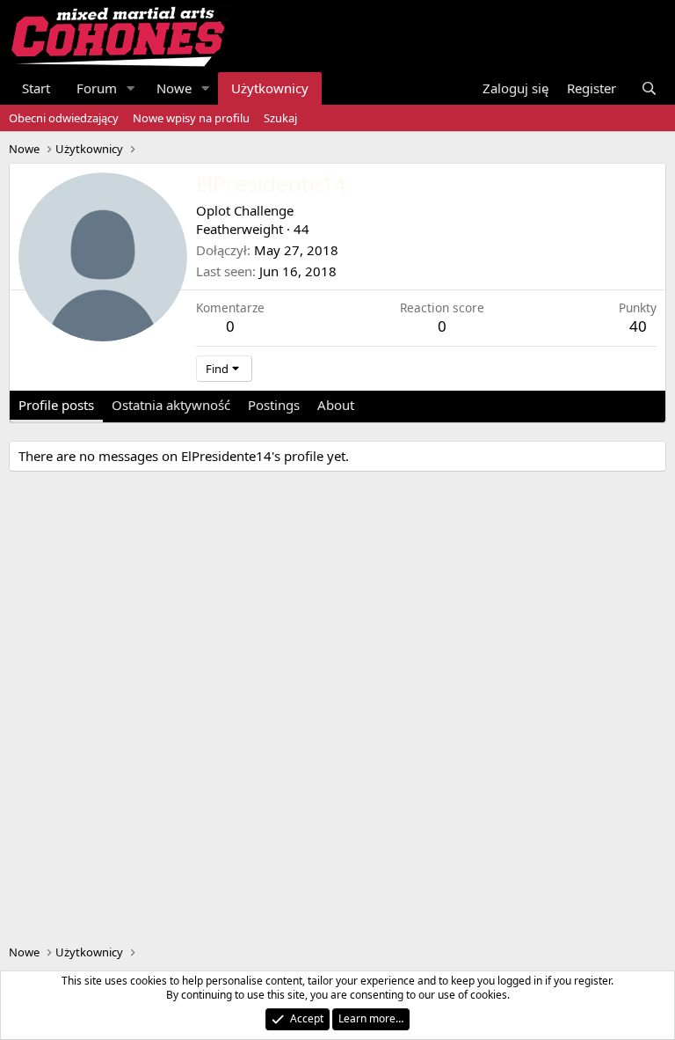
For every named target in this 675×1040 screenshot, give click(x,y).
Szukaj (280, 118)
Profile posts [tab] (56, 405)
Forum (96, 88)
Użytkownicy (269, 88)
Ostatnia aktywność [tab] (171, 405)
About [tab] (335, 405)
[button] (131, 88)
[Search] (649, 88)
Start (36, 88)
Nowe (174, 88)
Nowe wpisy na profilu (191, 118)
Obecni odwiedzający (64, 118)
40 (638, 326)
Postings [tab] (274, 405)
